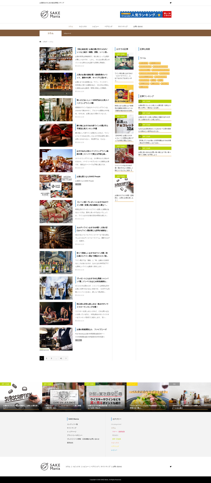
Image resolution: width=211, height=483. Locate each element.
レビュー (96, 26)
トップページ (71, 431)
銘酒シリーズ (144, 86)
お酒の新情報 (144, 63)
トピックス (83, 26)
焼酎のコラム (155, 83)
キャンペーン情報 (145, 69)
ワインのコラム (144, 80)
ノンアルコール (164, 73)
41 (61, 358)
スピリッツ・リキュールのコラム (149, 73)
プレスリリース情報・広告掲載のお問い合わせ (83, 439)
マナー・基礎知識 (118, 431)
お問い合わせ (138, 26)
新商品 (153, 80)
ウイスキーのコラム (145, 66)
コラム (70, 26)
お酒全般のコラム (155, 63)
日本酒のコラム (144, 83)
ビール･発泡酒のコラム (146, 76)
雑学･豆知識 (116, 439)
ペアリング (108, 26)
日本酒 (160, 80)
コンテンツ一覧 (72, 424)
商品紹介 (115, 435)
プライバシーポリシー (74, 435)
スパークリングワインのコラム (160, 69)
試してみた (165, 83)
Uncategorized (116, 424)
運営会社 (70, 443)
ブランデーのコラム (161, 76)
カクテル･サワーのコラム (160, 66)
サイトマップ (122, 26)
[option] (21, 397)
